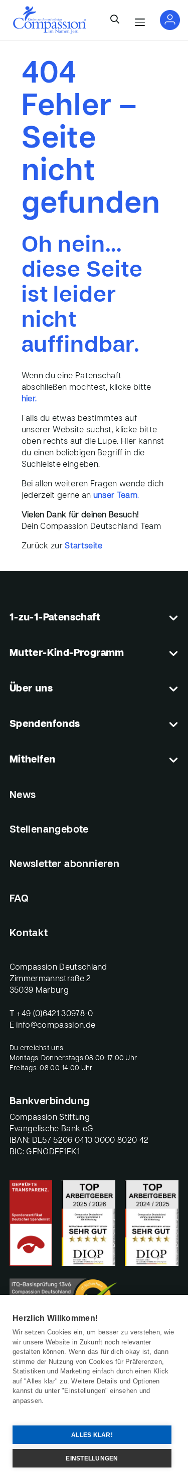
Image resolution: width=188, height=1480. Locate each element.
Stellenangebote (49, 830)
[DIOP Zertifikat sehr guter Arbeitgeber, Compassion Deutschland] (151, 1223)
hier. (29, 399)
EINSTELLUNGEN (92, 1458)
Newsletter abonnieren (64, 864)
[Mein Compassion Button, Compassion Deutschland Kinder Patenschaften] (170, 20)
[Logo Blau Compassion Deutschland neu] (49, 20)
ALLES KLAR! (92, 1434)
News (23, 795)
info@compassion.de (55, 1026)
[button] (115, 20)
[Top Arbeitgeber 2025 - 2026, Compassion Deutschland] (88, 1223)
